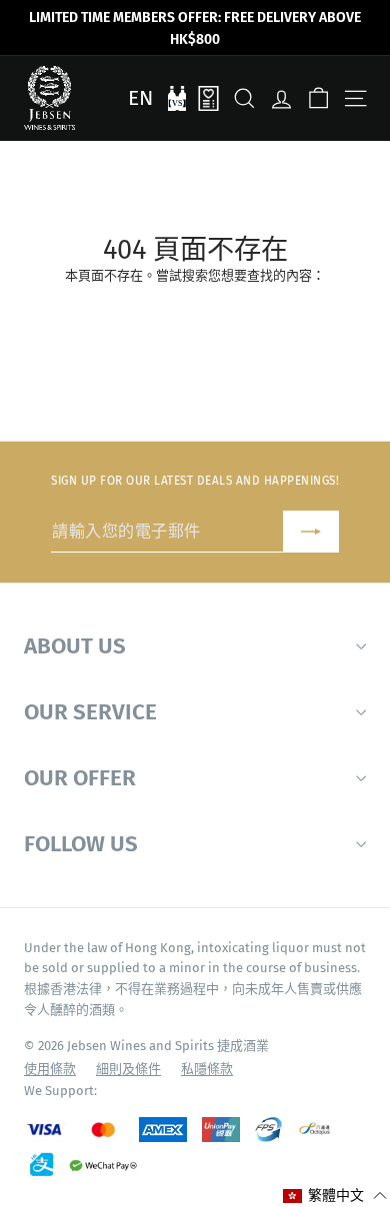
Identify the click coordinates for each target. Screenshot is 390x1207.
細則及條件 (128, 1068)
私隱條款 (207, 1068)
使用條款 (50, 1068)
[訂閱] (311, 532)
